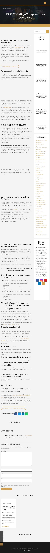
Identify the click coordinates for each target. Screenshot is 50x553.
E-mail (2, 473)
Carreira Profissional (40, 162)
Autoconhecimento (40, 155)
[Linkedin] (39, 283)
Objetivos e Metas (40, 211)
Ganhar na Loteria (40, 185)
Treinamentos (39, 232)
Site (1, 478)
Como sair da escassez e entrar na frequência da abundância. (41, 65)
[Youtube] (45, 280)
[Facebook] (37, 280)
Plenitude (38, 213)
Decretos (38, 168)
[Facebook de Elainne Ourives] (1, 532)
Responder (6, 439)
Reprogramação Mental (41, 227)
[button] (45, 3)
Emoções (38, 172)
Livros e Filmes (39, 198)
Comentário (4, 451)
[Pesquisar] (47, 31)
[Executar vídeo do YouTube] (16, 89)
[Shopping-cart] (43, 283)
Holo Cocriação (39, 191)
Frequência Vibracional (41, 183)
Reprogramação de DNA (41, 225)
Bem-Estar (38, 157)
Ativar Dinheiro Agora (41, 151)
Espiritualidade (39, 177)
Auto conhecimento (40, 153)
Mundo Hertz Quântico (41, 204)
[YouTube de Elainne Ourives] (1, 538)
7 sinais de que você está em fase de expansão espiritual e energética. (41, 80)
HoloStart (38, 193)
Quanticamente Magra (41, 219)
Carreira (37, 161)
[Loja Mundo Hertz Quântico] (1, 544)
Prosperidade (39, 217)
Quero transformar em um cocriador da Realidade (13, 408)
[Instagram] (41, 280)
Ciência (37, 164)
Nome (2, 468)
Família (37, 181)
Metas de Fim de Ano (40, 202)
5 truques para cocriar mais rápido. (11, 324)
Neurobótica (38, 206)
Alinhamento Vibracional (41, 140)
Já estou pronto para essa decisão (9, 66)
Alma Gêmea (38, 142)
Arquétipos (38, 149)
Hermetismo (38, 187)
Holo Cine (38, 189)
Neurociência (39, 208)
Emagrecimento (39, 170)
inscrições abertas (19, 47)
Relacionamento (39, 221)
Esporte (37, 179)
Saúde (37, 229)
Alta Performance (40, 144)
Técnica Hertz (15, 209)
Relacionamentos (39, 223)
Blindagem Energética (41, 159)
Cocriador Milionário (40, 166)
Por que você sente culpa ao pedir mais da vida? (8, 508)
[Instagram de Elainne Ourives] (1, 535)
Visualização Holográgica (41, 234)
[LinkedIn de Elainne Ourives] (1, 541)
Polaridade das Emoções (41, 215)
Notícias (37, 210)
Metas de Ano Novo (40, 200)
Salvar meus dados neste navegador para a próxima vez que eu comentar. (15, 486)
